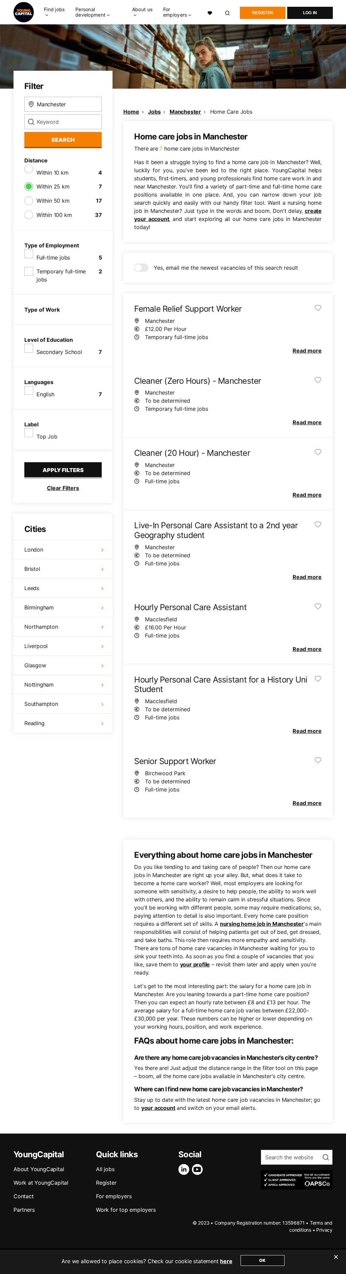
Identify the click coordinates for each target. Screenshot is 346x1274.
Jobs (154, 111)
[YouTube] (198, 1169)
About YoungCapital (39, 1169)
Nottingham (39, 684)
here (226, 1261)
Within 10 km (52, 172)
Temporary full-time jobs (61, 275)
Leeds (31, 588)
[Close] (335, 1261)
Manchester (185, 111)
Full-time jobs (53, 257)
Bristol (32, 568)
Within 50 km (53, 200)
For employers (113, 1196)
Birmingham (39, 607)
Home (131, 111)
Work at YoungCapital (41, 1182)
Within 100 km (54, 214)
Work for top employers (126, 1209)
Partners (24, 1209)
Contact (24, 1196)
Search (63, 139)
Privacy (324, 1230)
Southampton (41, 703)
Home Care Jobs (231, 111)
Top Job (46, 436)
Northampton (41, 626)
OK (262, 1260)
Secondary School (59, 352)
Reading (34, 723)
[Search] (228, 12)
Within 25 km (53, 186)
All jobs (105, 1169)
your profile (195, 964)
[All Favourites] (210, 12)
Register (262, 12)
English (45, 394)
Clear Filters (63, 488)
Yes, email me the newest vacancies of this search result (226, 267)
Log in (310, 12)
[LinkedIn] (185, 1169)
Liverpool (36, 646)
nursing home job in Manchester (262, 923)
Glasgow (35, 665)
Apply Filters (63, 470)
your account (158, 1107)
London (33, 549)
